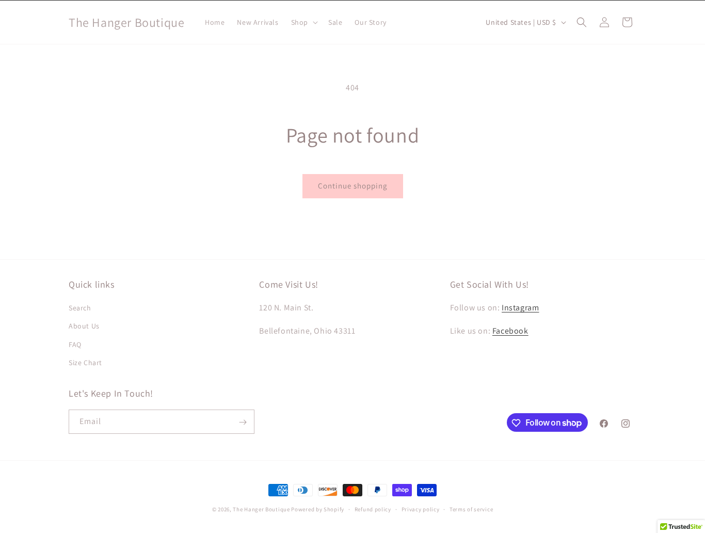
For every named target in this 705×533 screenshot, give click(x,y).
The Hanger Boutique (261, 509)
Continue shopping (353, 186)
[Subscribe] (242, 422)
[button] (303, 22)
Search (80, 307)
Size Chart (85, 362)
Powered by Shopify (317, 509)
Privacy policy (421, 508)
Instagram (520, 307)
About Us (84, 326)
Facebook (510, 330)
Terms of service (471, 508)
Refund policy (373, 508)
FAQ (75, 344)
